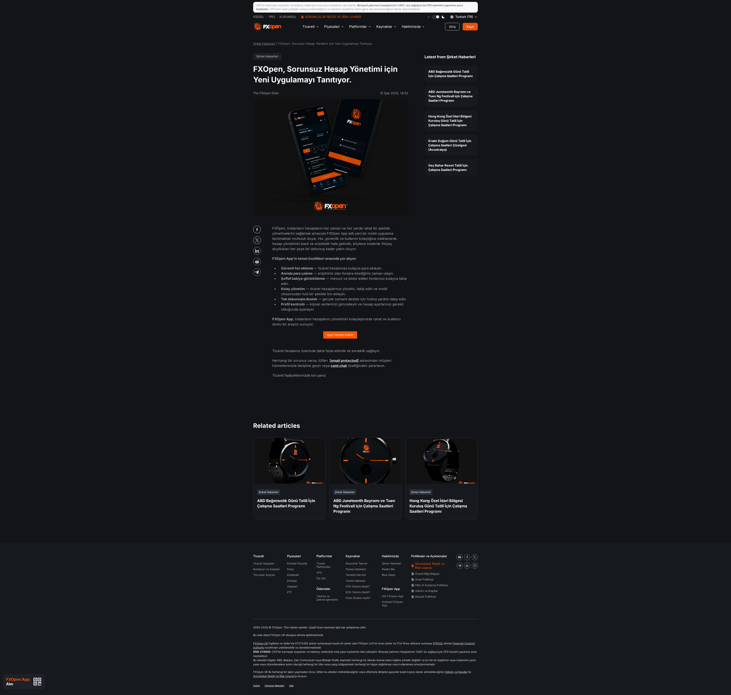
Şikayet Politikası (425, 596)
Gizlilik (256, 685)
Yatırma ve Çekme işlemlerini (327, 598)
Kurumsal (287, 17)
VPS (319, 572)
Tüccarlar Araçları (264, 574)
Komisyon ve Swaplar (266, 569)
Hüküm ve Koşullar (426, 590)
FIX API (321, 578)
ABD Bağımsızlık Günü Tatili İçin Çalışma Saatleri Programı (450, 74)
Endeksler (293, 574)
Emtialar (292, 580)
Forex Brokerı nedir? (358, 597)
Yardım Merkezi (355, 580)
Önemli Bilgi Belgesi (427, 573)
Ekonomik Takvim (356, 563)
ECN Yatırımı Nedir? (358, 592)
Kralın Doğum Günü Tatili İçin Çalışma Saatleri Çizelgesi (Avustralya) (449, 145)
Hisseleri (292, 586)
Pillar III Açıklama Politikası (431, 585)
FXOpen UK (260, 643)
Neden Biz (388, 569)
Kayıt (470, 27)
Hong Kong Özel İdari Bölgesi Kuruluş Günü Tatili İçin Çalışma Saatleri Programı (450, 120)
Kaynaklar (384, 27)
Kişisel (258, 17)
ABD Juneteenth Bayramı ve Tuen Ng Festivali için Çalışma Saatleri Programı (450, 96)
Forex (290, 569)
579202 (438, 643)
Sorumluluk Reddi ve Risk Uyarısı (333, 17)
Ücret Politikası (424, 579)
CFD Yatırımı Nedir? (358, 586)
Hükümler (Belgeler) (274, 685)
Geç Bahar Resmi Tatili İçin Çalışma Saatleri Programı (448, 167)
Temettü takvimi (356, 574)
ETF (289, 592)
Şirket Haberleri (264, 43)
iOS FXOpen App (392, 596)
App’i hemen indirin (340, 335)
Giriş (452, 27)
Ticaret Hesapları (263, 563)
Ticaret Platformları (323, 565)
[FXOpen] (267, 27)
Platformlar (358, 27)
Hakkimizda (411, 27)
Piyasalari (332, 27)
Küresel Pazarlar (297, 563)
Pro (272, 17)
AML (291, 685)
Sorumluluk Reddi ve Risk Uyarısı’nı (275, 676)
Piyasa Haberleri (356, 569)
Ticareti (308, 27)
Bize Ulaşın (388, 574)
